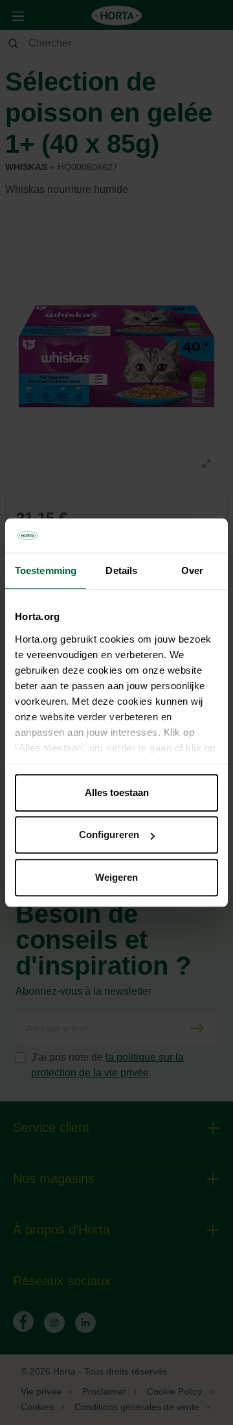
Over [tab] (192, 570)
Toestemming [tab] (45, 570)
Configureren (109, 834)
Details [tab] (121, 570)
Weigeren (116, 877)
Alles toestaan (117, 792)
